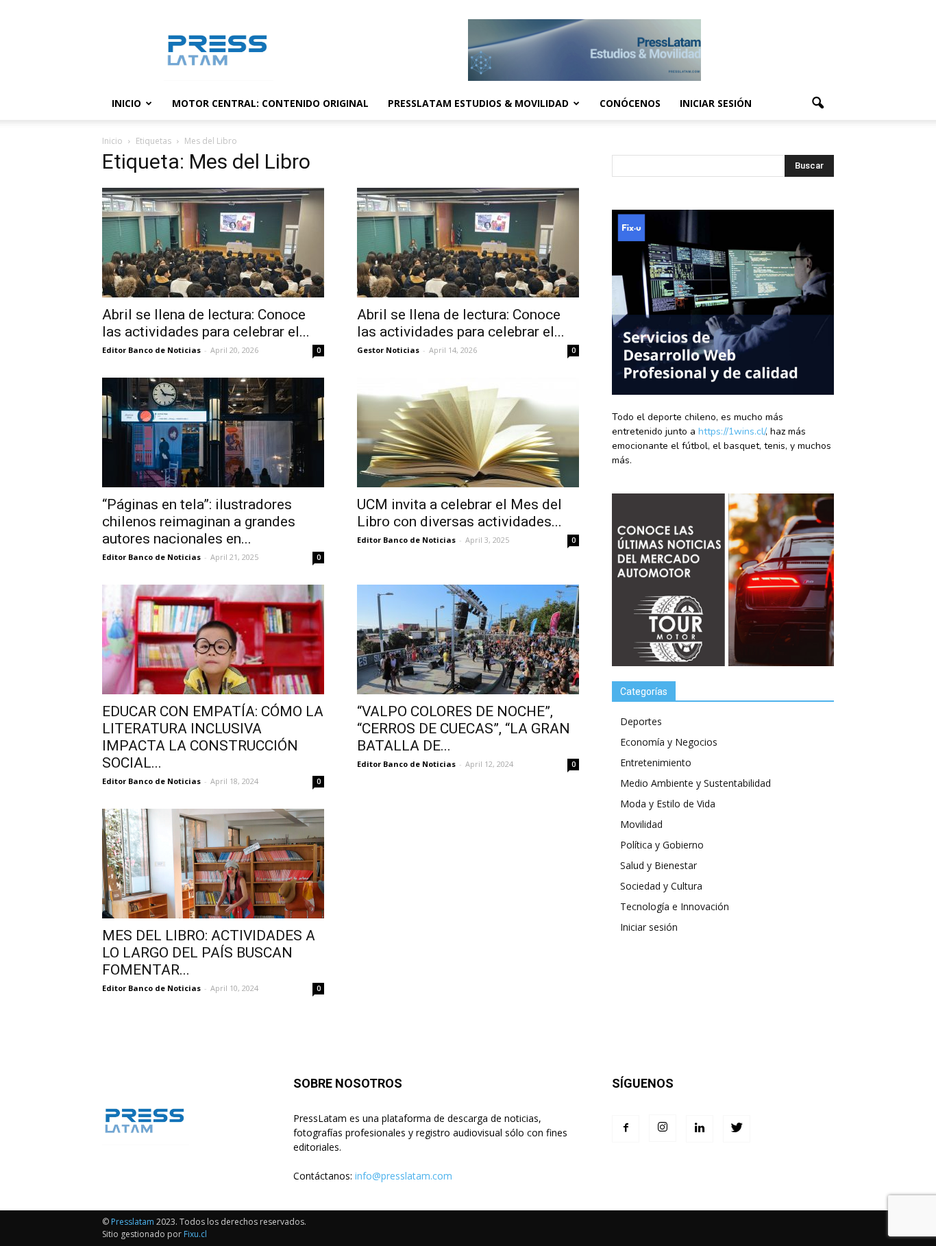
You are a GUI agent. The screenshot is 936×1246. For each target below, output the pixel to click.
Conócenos (630, 103)
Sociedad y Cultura (661, 885)
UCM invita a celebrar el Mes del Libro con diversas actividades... (459, 513)
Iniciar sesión (716, 103)
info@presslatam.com (403, 1175)
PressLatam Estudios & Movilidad (478, 103)
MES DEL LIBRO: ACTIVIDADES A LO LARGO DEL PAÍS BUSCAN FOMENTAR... (208, 952)
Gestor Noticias (388, 350)
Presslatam (132, 1221)
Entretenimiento (655, 762)
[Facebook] (625, 1129)
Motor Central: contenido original (270, 103)
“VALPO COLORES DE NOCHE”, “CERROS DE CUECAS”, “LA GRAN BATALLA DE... (463, 728)
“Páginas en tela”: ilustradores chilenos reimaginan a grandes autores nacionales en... (198, 521)
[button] (817, 103)
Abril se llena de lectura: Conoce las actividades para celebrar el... (206, 323)
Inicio (126, 103)
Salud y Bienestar (658, 865)
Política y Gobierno (662, 844)
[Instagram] (662, 1128)
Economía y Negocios (668, 741)
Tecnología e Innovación (674, 906)
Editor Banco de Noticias (151, 350)
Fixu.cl (195, 1234)
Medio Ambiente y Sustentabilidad (695, 783)
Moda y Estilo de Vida (667, 803)
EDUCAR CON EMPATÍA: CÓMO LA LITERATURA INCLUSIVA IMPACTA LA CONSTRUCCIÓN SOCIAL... (212, 737)
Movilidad (641, 824)
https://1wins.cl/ (731, 431)
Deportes (641, 721)
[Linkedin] (699, 1129)
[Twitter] (736, 1129)
